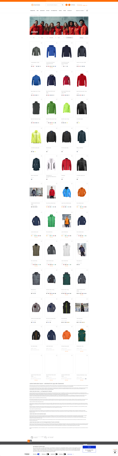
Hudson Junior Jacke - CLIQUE (81, 62)
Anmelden (82, 10)
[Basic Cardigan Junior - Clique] (36, 80)
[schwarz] (31, 66)
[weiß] (62, 66)
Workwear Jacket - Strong (50, 289)
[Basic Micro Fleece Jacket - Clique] (51, 108)
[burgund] (50, 66)
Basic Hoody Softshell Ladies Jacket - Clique (65, 92)
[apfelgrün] (53, 122)
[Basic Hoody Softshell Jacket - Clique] (51, 80)
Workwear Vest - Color (80, 346)
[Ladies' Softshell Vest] (66, 221)
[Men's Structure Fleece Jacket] (51, 307)
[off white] (79, 206)
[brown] (82, 235)
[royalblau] (36, 66)
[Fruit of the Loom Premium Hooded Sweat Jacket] (51, 51)
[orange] (47, 206)
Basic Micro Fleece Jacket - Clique (51, 118)
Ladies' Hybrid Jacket (49, 346)
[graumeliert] (65, 66)
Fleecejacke (63, 175)
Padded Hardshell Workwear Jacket (35, 203)
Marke (59, 37)
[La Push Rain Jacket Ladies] (36, 137)
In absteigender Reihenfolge (87, 38)
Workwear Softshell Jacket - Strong (65, 375)
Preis (33, 37)
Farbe (42, 37)
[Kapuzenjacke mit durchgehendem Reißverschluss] (51, 164)
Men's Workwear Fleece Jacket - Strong (51, 375)
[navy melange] (33, 322)
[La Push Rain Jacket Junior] (81, 164)
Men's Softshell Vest (49, 231)
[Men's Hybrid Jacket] (36, 335)
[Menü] (116, 449)
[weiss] (35, 66)
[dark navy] (38, 66)
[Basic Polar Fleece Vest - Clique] (36, 108)
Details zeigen (70, 454)
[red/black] (50, 293)
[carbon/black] (35, 206)
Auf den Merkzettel (41, 43)
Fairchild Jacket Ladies (64, 147)
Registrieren (78, 10)
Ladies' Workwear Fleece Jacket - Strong (36, 375)
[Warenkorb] (86, 10)
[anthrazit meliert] (65, 122)
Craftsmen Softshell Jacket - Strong (81, 290)
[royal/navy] (52, 293)
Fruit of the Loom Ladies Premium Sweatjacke (65, 63)
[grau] (80, 66)
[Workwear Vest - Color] (81, 335)
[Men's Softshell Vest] (51, 221)
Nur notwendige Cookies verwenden (89, 451)
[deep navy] (67, 66)
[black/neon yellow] (69, 322)
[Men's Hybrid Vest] (66, 307)
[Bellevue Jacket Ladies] (36, 164)
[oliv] (52, 66)
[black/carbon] (33, 206)
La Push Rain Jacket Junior (81, 175)
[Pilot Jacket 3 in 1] (81, 250)
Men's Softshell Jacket (80, 203)
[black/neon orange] (67, 322)
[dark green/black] (55, 293)
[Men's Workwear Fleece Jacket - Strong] (51, 364)
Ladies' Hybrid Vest (79, 318)
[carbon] (53, 206)
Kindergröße (51, 37)
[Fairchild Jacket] (51, 137)
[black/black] (31, 206)
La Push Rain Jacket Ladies (35, 147)
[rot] (33, 66)
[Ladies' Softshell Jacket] (36, 221)
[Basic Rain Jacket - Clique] (66, 108)
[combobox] (55, 4)
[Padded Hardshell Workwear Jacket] (36, 192)
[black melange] (31, 322)
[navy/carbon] (36, 206)
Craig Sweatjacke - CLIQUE (35, 62)
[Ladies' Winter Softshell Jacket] (66, 192)
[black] (77, 122)
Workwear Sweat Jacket (65, 346)
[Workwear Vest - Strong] (66, 278)
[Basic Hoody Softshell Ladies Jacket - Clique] (66, 80)
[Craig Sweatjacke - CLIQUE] (36, 51)
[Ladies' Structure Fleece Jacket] (36, 307)
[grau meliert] (38, 95)
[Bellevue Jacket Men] (81, 137)
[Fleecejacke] (66, 164)
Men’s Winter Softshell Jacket (50, 203)
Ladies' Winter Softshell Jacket (66, 203)
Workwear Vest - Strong (65, 289)
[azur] (82, 206)
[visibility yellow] (67, 122)
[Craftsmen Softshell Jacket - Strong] (81, 278)
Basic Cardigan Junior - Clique (35, 91)
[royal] (55, 66)
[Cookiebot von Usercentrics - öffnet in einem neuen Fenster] (27, 454)
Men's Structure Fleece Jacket (50, 318)
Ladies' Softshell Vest (64, 231)
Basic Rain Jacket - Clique (65, 118)
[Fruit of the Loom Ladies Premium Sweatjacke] (66, 51)
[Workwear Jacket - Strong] (51, 278)
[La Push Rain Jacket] (81, 108)
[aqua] (52, 206)
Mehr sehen (51, 67)
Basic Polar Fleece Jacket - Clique (82, 91)
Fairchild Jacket (48, 147)
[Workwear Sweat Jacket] (66, 335)
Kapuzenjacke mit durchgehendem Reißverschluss (51, 176)
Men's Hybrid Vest (64, 318)
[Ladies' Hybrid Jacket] (51, 335)
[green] (80, 206)
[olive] (86, 235)
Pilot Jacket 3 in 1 (79, 260)
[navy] (55, 206)
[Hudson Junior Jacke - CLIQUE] (81, 51)
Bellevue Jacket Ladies (34, 175)
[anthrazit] (53, 66)
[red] (48, 206)
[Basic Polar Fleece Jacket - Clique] (81, 80)
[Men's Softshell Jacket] (81, 192)
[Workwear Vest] (36, 278)
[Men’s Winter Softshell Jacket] (51, 192)
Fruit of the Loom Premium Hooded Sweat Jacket (50, 63)
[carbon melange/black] (35, 322)
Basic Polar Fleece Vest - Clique (35, 118)
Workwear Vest (33, 289)
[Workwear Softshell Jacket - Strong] (66, 364)
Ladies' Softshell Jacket (34, 231)
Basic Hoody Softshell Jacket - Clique (50, 92)
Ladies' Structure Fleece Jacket (36, 318)
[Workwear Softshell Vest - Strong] (81, 364)
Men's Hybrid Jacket (34, 346)
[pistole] (40, 66)
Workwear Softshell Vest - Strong (82, 374)
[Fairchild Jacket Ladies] (66, 137)
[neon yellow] (79, 122)
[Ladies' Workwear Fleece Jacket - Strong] (36, 364)
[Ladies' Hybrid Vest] (81, 307)
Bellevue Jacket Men (80, 147)
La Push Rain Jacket (80, 118)
